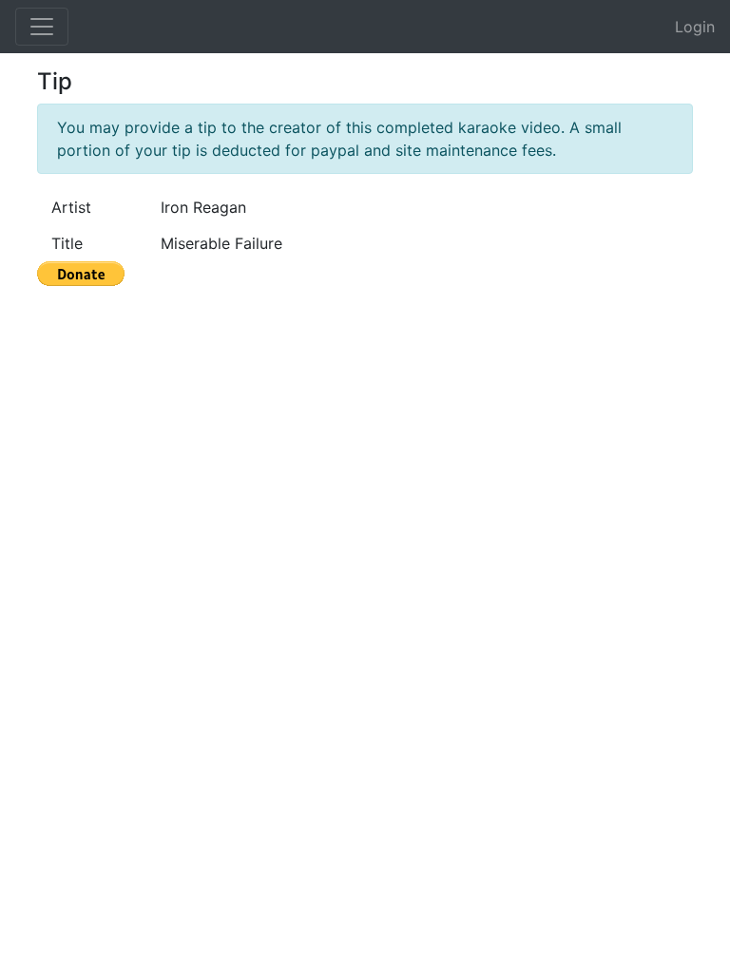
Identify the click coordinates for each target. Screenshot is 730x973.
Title (67, 243)
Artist (71, 207)
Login (695, 26)
